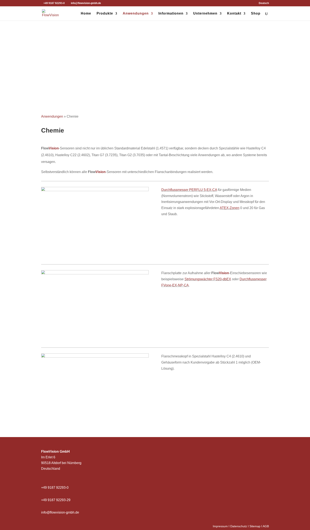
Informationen (170, 13)
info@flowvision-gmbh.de (60, 512)
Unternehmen (205, 13)
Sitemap (254, 526)
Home (86, 13)
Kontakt (234, 13)
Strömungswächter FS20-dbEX (208, 279)
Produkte (105, 13)
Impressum (220, 526)
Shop (255, 13)
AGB (266, 526)
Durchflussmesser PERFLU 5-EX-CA (189, 190)
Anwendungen (136, 13)
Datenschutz (238, 526)
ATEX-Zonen (229, 208)
